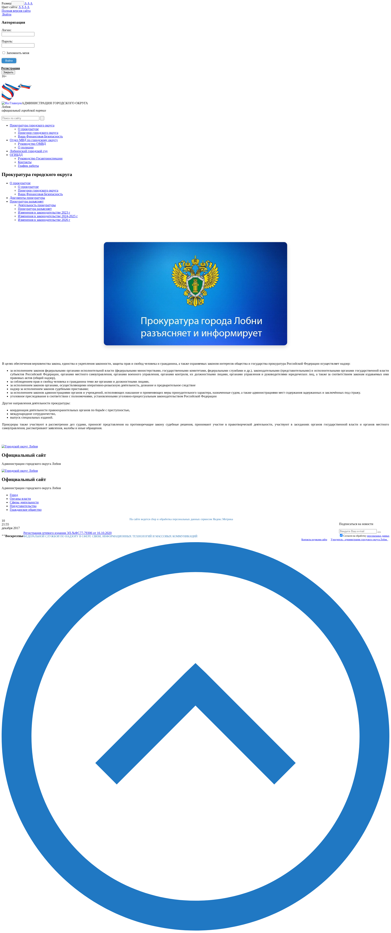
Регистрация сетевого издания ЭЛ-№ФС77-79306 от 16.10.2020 (67, 533)
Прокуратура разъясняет (27, 201)
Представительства (23, 506)
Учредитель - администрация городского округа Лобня (359, 539)
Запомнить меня (18, 53)
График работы (28, 165)
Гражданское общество (26, 509)
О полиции (26, 147)
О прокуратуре (28, 129)
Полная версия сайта (16, 10)
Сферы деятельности (24, 502)
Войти (6, 14)
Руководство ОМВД (32, 143)
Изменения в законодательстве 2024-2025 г (48, 216)
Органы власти (20, 498)
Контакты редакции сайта (314, 539)
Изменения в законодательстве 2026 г (44, 220)
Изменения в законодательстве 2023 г (44, 212)
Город (14, 495)
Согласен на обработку (366, 535)
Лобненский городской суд (28, 151)
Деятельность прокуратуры (37, 205)
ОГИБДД (16, 154)
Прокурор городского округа (38, 132)
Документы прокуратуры (27, 197)
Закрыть (8, 72)
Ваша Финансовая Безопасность (40, 136)
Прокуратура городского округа (32, 125)
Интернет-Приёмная (16, 80)
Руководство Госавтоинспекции (40, 158)
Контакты (25, 162)
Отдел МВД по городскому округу (34, 140)
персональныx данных (378, 535)
